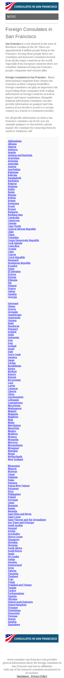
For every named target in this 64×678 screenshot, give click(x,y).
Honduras (13, 326)
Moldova (13, 433)
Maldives (13, 416)
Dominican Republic (19, 263)
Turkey (12, 590)
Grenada (13, 312)
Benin (11, 192)
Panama (12, 482)
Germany (13, 303)
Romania (13, 505)
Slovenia (13, 545)
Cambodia (13, 217)
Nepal (11, 453)
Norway (12, 471)
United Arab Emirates (20, 602)
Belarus (12, 183)
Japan (11, 360)
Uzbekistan (14, 610)
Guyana (12, 320)
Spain (11, 553)
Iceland (12, 331)
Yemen (12, 619)
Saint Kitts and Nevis (19, 514)
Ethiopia (12, 280)
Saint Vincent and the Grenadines (27, 519)
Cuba (11, 251)
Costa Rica (13, 246)
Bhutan (12, 195)
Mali (10, 419)
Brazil (11, 206)
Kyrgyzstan (14, 380)
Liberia (12, 391)
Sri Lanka (13, 556)
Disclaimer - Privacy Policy (32, 676)
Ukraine (12, 599)
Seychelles (14, 533)
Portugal (13, 499)
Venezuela (14, 613)
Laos (10, 382)
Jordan (12, 363)
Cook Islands (15, 243)
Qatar (11, 502)
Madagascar (15, 408)
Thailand (13, 576)
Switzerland (15, 565)
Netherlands (15, 456)
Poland (12, 497)
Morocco (13, 442)
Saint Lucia (14, 516)
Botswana (13, 203)
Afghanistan (15, 141)
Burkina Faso (15, 214)
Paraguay (13, 488)
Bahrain (12, 175)
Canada (12, 223)
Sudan (11, 559)
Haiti (11, 323)
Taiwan (12, 570)
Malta (11, 422)
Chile (11, 231)
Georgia (12, 297)
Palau (11, 480)
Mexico (12, 431)
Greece (12, 309)
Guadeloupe (15, 314)
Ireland (12, 346)
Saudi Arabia (15, 525)
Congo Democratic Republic (23, 240)
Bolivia (12, 197)
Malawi (12, 411)
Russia (11, 508)
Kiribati (12, 371)
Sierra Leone (15, 536)
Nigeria (12, 468)
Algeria (12, 146)
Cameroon (14, 220)
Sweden (12, 562)
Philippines (14, 494)
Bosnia (11, 200)
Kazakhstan (14, 365)
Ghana (11, 306)
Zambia (12, 621)
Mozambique (15, 445)
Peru (10, 491)
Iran (10, 340)
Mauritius (13, 428)
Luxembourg (15, 402)
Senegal (12, 528)
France (12, 288)
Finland (12, 285)
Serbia (11, 531)
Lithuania (13, 399)
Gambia (12, 294)
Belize (11, 189)
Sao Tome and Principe (21, 522)
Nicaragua (14, 465)
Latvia (11, 385)
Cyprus (12, 254)
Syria (11, 568)
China (11, 234)
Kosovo (12, 374)
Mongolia (13, 439)
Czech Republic (16, 257)
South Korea (15, 551)
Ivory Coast (14, 354)
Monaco (12, 436)
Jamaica (12, 357)
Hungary (13, 329)
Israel (11, 348)
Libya (11, 394)
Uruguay (13, 607)
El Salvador (14, 271)
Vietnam (13, 616)
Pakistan (13, 477)
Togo (10, 579)
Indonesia (13, 337)
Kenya (11, 368)
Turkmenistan (16, 593)
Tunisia (12, 587)
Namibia (13, 451)
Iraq (10, 343)
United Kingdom (17, 604)
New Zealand (15, 459)
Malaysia (13, 414)
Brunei (12, 209)
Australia (13, 163)
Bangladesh (14, 178)
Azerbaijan (14, 169)
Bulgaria (13, 212)
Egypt (11, 268)
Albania (12, 144)
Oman (11, 474)
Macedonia (14, 405)
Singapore (13, 539)
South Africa (15, 548)
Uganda (12, 596)
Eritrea (12, 274)
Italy (10, 351)
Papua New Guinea (19, 485)
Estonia (12, 277)
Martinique (14, 425)
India (11, 334)
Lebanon (13, 388)
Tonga (11, 582)
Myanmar (13, 448)
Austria (12, 166)
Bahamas (13, 172)
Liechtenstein (15, 397)
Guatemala (14, 317)
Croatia (12, 248)
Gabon (11, 291)
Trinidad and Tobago (20, 585)
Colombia (13, 237)
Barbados (13, 180)
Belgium (12, 186)
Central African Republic (22, 229)
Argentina (13, 158)
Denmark (13, 260)
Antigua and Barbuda (20, 155)
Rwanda (12, 511)
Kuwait (12, 377)
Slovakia (13, 542)
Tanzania (13, 573)
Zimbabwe (14, 624)
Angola (12, 152)
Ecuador (12, 265)
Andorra (13, 149)
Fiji (9, 282)
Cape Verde (14, 226)
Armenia (13, 161)
